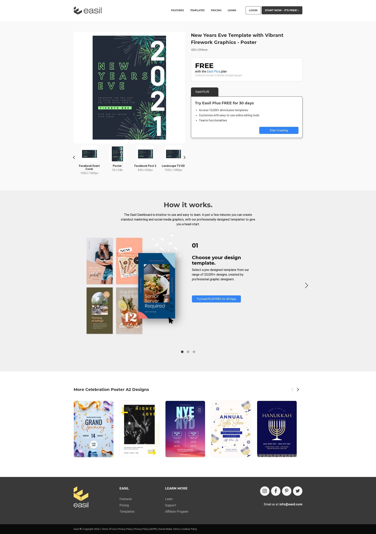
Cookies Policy (189, 529)
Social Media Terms (169, 529)
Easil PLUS (202, 92)
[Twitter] (297, 491)
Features (125, 499)
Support (170, 505)
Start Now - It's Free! (281, 10)
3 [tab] (194, 352)
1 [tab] (182, 352)
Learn (232, 10)
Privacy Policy (125, 529)
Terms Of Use (108, 529)
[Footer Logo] (81, 497)
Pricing (216, 10)
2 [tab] (188, 352)
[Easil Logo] (89, 10)
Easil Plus (213, 71)
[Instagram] (264, 491)
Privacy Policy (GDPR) (145, 529)
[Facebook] (275, 491)
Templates (127, 511)
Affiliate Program (176, 511)
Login (253, 10)
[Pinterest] (286, 491)
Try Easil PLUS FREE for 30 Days (216, 299)
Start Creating (279, 130)
